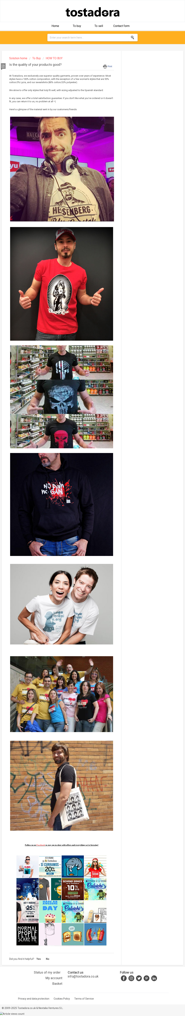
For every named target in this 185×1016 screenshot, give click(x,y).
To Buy (36, 58)
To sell (98, 26)
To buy (77, 26)
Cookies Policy (62, 998)
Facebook (41, 845)
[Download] (86, 477)
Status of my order (47, 972)
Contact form (121, 26)
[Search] (132, 37)
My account (54, 978)
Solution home (18, 58)
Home (55, 26)
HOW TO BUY (54, 58)
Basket (57, 983)
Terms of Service (84, 998)
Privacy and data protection (33, 998)
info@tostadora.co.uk (83, 976)
